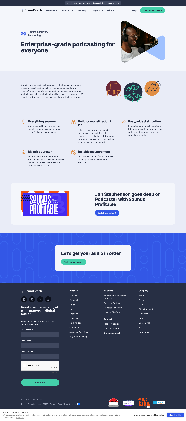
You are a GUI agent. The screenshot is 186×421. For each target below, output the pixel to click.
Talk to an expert (151, 10)
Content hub (145, 323)
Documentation (111, 328)
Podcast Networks (113, 307)
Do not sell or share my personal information (147, 415)
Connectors (75, 327)
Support (97, 10)
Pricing (110, 10)
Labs (141, 318)
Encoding (73, 313)
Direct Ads (74, 318)
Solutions (66, 10)
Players (72, 309)
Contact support (112, 333)
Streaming (74, 295)
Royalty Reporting (78, 336)
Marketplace (75, 323)
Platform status (111, 324)
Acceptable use (34, 404)
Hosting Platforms (112, 312)
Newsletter (144, 332)
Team (141, 300)
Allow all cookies (175, 415)
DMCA (45, 404)
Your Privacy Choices (67, 404)
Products (50, 10)
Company (81, 10)
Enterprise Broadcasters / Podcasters (116, 297)
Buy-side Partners (112, 303)
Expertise (143, 313)
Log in (135, 10)
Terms (23, 404)
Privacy (53, 404)
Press (141, 327)
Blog (141, 304)
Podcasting (74, 300)
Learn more (20, 417)
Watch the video (106, 213)
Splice (72, 304)
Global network (146, 309)
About (141, 295)
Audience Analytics (78, 332)
